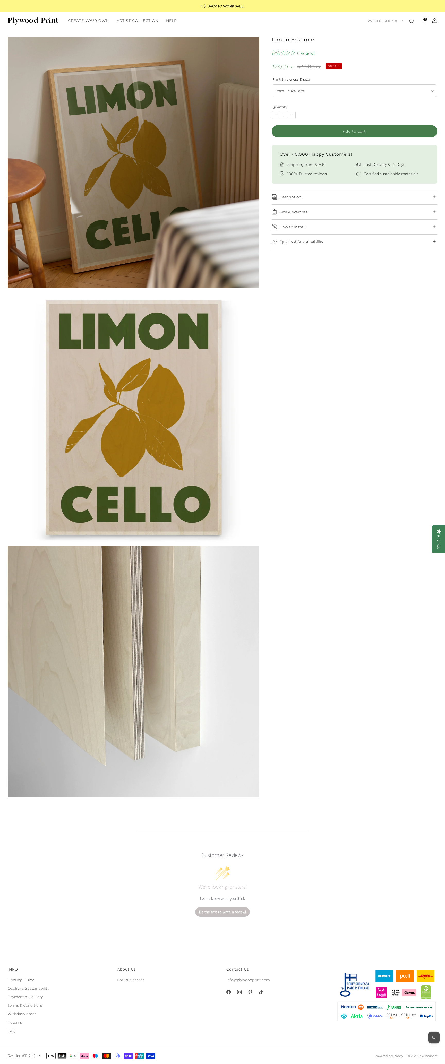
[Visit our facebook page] (228, 992)
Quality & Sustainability (28, 988)
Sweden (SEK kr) (382, 21)
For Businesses (130, 980)
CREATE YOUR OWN (88, 20)
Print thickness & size (291, 79)
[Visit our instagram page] (239, 992)
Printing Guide (21, 980)
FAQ (12, 1030)
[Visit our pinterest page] (250, 992)
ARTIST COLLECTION (137, 20)
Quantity (279, 107)
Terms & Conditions (25, 1005)
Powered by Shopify (389, 1056)
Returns (15, 1022)
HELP (171, 20)
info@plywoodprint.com (248, 980)
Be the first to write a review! (222, 912)
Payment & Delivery (25, 996)
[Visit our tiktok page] (260, 992)
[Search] (411, 20)
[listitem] (222, 6)
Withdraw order (22, 1013)
